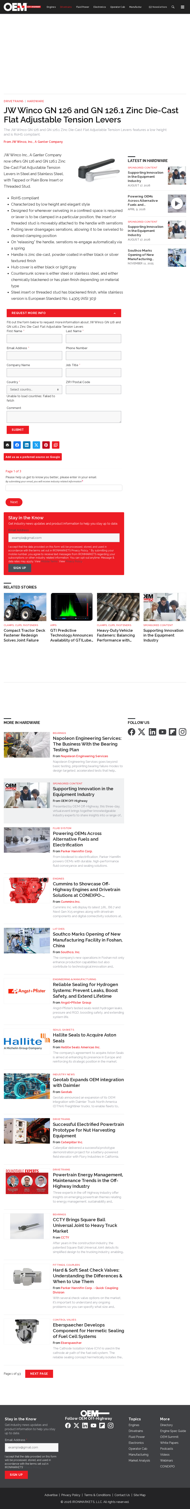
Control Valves (64, 1319)
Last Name (75, 331)
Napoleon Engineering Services (84, 756)
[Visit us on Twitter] (142, 731)
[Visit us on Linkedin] (152, 731)
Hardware (35, 101)
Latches (59, 928)
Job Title (73, 365)
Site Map (140, 1495)
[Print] (7, 445)
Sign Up (19, 568)
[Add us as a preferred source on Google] (55, 445)
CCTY (65, 1237)
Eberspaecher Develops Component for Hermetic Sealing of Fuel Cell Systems (88, 1330)
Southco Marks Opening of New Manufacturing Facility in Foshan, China (142, 254)
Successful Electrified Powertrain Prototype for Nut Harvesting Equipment (88, 1130)
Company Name (18, 365)
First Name (15, 331)
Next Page (39, 1373)
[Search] (173, 7)
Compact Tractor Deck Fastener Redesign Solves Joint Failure (24, 635)
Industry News (64, 1074)
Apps (53, 625)
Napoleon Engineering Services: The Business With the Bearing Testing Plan (87, 744)
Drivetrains (14, 101)
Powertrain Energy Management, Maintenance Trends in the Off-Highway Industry (88, 1180)
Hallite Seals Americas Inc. (80, 1047)
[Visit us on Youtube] (162, 731)
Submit (18, 430)
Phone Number (77, 348)
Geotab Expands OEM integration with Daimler (88, 1082)
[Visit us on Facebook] (131, 731)
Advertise (51, 1495)
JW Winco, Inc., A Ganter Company (37, 142)
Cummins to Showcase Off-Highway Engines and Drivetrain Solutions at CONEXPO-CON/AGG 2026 (86, 889)
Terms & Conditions (97, 1495)
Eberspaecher (71, 1343)
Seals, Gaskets (63, 1029)
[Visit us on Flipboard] (172, 731)
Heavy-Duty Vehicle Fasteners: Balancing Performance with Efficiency (116, 635)
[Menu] (182, 7)
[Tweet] (36, 445)
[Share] (17, 445)
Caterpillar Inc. (72, 1142)
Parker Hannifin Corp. (77, 851)
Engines (58, 878)
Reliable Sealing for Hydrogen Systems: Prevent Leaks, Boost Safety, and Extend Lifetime (85, 990)
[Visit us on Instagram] (182, 731)
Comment (14, 408)
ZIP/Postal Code (78, 382)
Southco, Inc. (70, 952)
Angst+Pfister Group (76, 1002)
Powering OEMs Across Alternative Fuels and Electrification (143, 200)
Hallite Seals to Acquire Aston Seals (84, 1037)
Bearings (59, 733)
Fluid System (62, 828)
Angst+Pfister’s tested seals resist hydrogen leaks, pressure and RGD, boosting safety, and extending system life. (88, 1012)
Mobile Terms (49, 561)
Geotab (66, 1092)
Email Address (18, 348)
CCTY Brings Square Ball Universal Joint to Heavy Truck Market (85, 1225)
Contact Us (122, 1495)
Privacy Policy (74, 561)
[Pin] (46, 445)
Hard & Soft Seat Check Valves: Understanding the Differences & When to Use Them (87, 1275)
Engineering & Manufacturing (74, 979)
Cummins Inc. (70, 901)
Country (13, 382)
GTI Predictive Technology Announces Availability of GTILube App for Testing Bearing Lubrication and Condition (71, 635)
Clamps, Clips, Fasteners (21, 625)
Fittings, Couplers (66, 1265)
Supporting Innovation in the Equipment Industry (145, 176)
